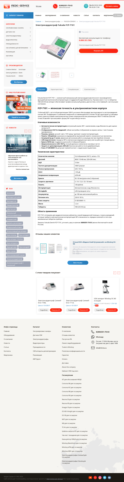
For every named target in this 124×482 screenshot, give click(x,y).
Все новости (18, 178)
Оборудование (50, 15)
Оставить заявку (112, 6)
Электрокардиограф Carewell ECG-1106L (49, 301)
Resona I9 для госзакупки (71, 399)
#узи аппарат (24, 235)
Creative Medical (11, 69)
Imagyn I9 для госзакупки (71, 407)
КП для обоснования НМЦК (72, 379)
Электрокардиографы (13, 36)
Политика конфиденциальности (73, 351)
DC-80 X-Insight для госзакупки (73, 411)
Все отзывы (77, 263)
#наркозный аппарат (14, 227)
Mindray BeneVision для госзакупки (74, 443)
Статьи (86, 15)
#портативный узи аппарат (17, 231)
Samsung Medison (12, 73)
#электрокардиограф (14, 259)
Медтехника (108, 15)
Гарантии (65, 355)
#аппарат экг (11, 201)
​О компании (64, 15)
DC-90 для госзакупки (69, 415)
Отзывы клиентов (68, 335)
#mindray (10, 193)
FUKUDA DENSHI (69, 21)
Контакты (96, 15)
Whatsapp (99, 337)
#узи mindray (11, 235)
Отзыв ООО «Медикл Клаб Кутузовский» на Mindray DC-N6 (94, 243)
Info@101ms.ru (101, 348)
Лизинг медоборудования (71, 343)
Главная (38, 15)
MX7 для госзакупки (69, 419)
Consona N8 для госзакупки (71, 391)
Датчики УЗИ (10, 32)
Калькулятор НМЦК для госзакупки (74, 439)
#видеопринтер (12, 205)
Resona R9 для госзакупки (71, 403)
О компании (66, 331)
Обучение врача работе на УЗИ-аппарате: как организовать (17, 157)
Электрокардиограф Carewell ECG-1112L (77, 301)
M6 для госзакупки (68, 423)
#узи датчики (12, 247)
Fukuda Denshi (10, 76)
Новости (76, 15)
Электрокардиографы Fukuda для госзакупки (74, 462)
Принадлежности (12, 44)
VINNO (21, 76)
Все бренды (18, 82)
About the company (69, 367)
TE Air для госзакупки (69, 427)
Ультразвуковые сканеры (15, 28)
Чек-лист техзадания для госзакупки (75, 435)
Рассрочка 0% (67, 339)
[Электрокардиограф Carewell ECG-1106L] (50, 287)
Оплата (64, 359)
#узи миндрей (24, 247)
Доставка (65, 363)
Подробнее (43, 310)
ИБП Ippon (9, 56)
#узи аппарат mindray (15, 239)
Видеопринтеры (11, 40)
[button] (26, 131)
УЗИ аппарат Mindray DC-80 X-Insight (105, 299)
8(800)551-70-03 (102, 332)
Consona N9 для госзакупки (71, 395)
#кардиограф (12, 219)
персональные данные (54, 479)
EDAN (20, 73)
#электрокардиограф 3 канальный (15, 264)
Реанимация (10, 52)
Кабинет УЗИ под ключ (70, 371)
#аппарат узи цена (13, 197)
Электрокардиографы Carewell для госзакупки (74, 456)
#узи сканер (11, 251)
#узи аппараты (12, 243)
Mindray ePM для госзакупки (72, 447)
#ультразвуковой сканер (16, 255)
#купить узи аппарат (14, 223)
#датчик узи (11, 209)
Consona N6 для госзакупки (71, 383)
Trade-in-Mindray (68, 347)
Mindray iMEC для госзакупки (72, 451)
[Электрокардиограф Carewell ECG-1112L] (78, 287)
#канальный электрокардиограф (14, 214)
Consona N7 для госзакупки (71, 387)
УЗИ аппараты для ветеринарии (17, 48)
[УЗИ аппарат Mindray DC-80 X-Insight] (106, 287)
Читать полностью (22, 169)
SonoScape (22, 69)
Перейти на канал (19, 117)
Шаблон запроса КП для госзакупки (74, 431)
